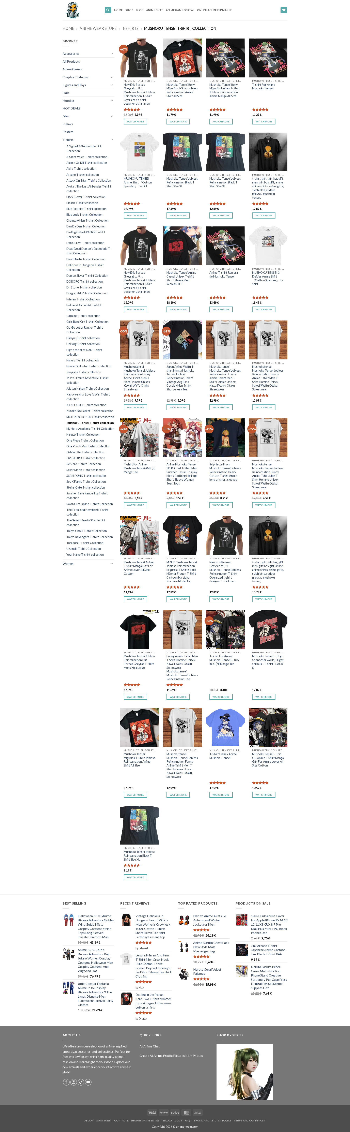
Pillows (68, 124)
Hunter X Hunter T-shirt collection (88, 366)
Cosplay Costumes (76, 77)
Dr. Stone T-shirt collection (84, 287)
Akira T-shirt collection (81, 168)
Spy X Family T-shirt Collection (86, 481)
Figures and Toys (74, 85)
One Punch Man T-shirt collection (88, 446)
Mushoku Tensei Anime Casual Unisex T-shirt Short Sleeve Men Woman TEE (181, 278)
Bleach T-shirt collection (82, 203)
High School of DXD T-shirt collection (84, 352)
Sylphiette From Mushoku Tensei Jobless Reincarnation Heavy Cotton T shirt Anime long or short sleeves (225, 472)
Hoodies (69, 100)
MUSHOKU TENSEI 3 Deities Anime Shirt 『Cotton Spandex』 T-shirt (267, 278)
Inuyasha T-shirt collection (83, 372)
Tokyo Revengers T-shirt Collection (89, 537)
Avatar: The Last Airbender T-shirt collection (88, 189)
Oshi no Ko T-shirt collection (85, 452)
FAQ (187, 1120)
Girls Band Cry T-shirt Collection (87, 321)
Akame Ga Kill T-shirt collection (86, 162)
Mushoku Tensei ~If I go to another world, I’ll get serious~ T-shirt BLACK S (268, 661)
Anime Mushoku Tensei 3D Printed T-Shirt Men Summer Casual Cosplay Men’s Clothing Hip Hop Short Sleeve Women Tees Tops (181, 474)
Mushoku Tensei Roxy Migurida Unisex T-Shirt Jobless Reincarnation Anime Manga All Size (224, 90)
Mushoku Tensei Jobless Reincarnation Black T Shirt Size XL (182, 182)
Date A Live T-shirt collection (85, 242)
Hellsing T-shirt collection (83, 344)
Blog (139, 10)
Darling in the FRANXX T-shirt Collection (85, 234)
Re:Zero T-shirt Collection (83, 464)
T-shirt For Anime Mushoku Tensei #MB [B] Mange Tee (139, 468)
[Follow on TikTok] (81, 1082)
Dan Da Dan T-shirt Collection (86, 226)
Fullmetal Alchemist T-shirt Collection (83, 307)
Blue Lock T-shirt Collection (84, 214)
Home (118, 10)
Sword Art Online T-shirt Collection (89, 504)
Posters (68, 132)
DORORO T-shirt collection (84, 281)
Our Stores (104, 1120)
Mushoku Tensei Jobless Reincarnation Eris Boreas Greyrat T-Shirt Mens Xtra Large (139, 661)
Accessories (71, 53)
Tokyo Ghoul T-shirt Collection (86, 531)
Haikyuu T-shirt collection (83, 338)
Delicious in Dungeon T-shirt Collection (85, 267)
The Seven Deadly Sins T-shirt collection (85, 523)
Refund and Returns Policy (212, 1120)
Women (68, 563)
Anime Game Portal (180, 10)
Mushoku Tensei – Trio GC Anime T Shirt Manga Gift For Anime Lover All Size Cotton (268, 759)
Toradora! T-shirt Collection (84, 543)
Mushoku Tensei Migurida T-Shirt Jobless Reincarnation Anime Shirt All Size (139, 759)
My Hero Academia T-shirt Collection (90, 428)
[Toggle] (111, 53)
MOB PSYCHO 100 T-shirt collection (90, 417)
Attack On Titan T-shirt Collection (88, 180)
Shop (129, 10)
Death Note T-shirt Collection (86, 259)
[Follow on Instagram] (73, 1082)
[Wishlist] (284, 10)
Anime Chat (154, 10)
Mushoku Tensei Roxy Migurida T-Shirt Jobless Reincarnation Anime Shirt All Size (182, 90)
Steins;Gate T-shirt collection (85, 487)
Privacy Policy (172, 1120)
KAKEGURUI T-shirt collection (86, 405)
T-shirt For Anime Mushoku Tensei (263, 86)
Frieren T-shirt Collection (83, 299)
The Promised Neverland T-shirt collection (87, 512)
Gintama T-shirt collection (83, 315)
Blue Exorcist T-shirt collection (86, 208)
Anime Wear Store (98, 28)
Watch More (135, 121)
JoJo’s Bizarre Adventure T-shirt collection (87, 380)
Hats (66, 92)
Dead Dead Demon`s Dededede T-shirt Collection (88, 251)
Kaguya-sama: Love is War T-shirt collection (88, 397)
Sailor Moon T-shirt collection (85, 470)
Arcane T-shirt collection (82, 174)
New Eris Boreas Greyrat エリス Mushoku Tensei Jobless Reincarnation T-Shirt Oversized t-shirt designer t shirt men (139, 94)
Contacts (121, 1120)
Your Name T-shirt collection (85, 554)
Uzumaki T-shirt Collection (83, 548)
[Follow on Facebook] (66, 1082)
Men (66, 116)
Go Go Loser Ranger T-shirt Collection (84, 330)
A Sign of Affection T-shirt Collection (83, 149)
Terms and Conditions (250, 1120)
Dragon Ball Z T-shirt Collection (87, 293)
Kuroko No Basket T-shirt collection (89, 411)
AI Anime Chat (150, 1046)
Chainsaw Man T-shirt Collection (87, 220)
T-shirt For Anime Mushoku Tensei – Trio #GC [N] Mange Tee (224, 659)
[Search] (108, 10)
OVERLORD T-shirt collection (85, 458)
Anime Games (72, 69)
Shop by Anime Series (145, 1120)
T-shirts (130, 28)
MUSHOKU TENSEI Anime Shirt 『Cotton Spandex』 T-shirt (138, 182)
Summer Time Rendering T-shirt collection (87, 496)
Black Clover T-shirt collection (86, 197)
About (88, 1120)
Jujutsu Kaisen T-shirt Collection (87, 388)
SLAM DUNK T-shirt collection (86, 475)
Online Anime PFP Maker (214, 10)
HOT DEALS (71, 108)
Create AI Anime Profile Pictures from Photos (171, 1055)
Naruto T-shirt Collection (82, 434)
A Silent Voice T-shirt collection (86, 157)
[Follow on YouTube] (88, 1082)
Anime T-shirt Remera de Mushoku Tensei (223, 274)
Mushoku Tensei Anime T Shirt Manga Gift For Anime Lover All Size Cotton (139, 568)
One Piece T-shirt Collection (85, 440)
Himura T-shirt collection (82, 360)
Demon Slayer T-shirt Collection (87, 275)
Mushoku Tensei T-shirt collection (90, 422)
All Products (71, 61)
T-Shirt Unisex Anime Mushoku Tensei (223, 756)
